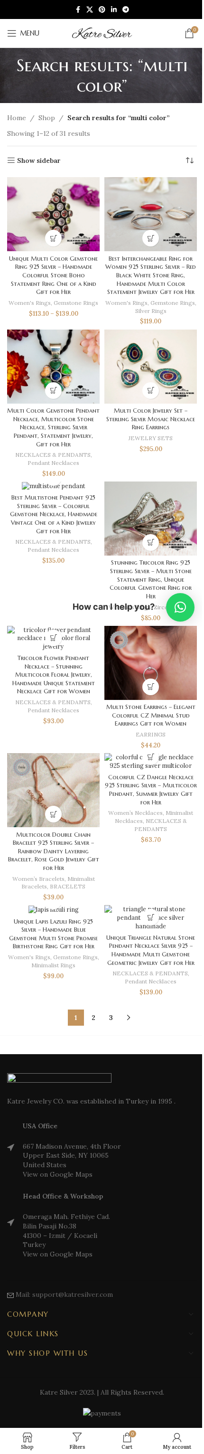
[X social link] (89, 9)
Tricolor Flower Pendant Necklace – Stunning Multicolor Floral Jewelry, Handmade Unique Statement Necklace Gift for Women (53, 675)
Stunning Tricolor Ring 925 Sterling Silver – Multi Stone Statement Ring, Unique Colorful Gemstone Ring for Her (151, 579)
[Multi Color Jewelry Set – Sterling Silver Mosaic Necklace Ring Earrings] (150, 367)
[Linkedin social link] (114, 9)
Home (16, 117)
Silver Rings (151, 310)
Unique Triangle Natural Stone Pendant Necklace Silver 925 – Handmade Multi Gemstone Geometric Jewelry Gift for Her (150, 950)
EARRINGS (151, 734)
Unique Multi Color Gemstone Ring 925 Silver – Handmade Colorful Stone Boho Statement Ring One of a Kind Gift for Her (53, 275)
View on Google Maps (58, 1174)
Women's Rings (30, 302)
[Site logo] (102, 32)
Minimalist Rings (53, 965)
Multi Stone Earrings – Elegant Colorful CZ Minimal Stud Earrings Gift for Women (150, 715)
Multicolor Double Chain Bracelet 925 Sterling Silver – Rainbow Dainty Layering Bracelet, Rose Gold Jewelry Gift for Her (53, 851)
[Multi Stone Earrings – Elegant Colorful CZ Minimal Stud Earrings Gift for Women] (150, 663)
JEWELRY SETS (151, 438)
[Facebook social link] (77, 9)
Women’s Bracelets (38, 878)
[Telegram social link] (126, 9)
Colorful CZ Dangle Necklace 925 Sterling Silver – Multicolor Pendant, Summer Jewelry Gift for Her (151, 790)
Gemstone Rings (76, 302)
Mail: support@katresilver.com (64, 1294)
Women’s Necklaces (135, 812)
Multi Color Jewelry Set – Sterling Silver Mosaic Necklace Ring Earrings (150, 419)
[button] (53, 390)
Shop (46, 117)
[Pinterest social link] (102, 9)
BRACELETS (67, 886)
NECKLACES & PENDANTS (53, 454)
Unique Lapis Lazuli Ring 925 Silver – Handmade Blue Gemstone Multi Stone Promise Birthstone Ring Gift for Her (53, 934)
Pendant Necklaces (53, 462)
